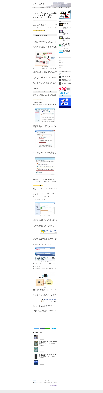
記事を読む (42, 345)
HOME (35, 7)
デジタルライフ (48, 7)
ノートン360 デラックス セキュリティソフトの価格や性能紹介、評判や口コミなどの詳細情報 (50, 231)
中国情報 (54, 7)
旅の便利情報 (42, 7)
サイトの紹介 (67, 7)
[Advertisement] (45, 319)
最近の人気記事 (61, 67)
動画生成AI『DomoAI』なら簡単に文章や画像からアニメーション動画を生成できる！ (66, 77)
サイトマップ (61, 7)
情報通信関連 (51, 385)
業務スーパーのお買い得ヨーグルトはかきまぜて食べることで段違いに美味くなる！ (66, 80)
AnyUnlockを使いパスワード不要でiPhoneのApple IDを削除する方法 (66, 51)
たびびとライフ (38, 3)
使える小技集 (61, 62)
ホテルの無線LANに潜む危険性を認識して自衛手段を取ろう (43, 380)
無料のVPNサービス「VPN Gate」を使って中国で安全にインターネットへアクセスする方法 (50, 300)
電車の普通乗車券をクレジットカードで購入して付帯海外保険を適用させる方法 (46, 382)
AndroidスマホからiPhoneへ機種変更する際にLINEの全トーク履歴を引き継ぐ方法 (66, 83)
